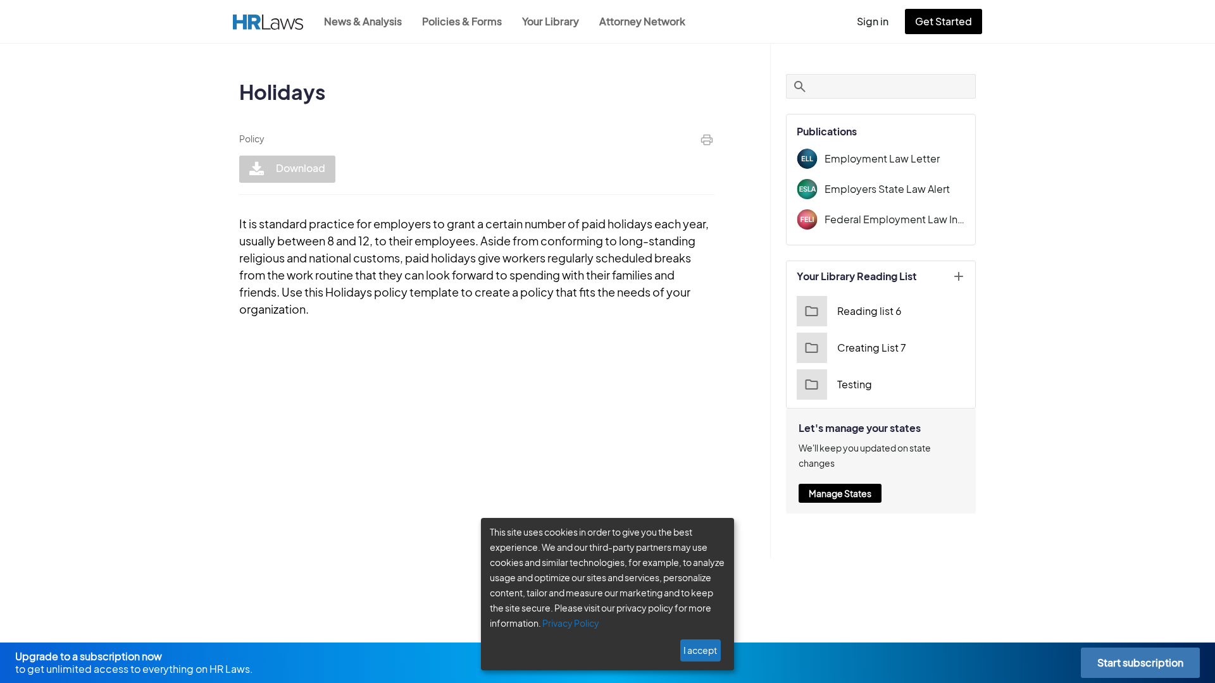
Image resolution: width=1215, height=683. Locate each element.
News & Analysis (363, 21)
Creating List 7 (871, 347)
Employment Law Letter (882, 158)
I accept (700, 650)
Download (299, 168)
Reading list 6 (869, 310)
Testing (854, 384)
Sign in (872, 21)
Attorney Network (642, 21)
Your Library (550, 21)
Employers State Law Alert (887, 188)
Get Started (943, 21)
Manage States (840, 493)
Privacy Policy (570, 623)
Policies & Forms (462, 21)
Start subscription (1140, 662)
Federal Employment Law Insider (895, 219)
